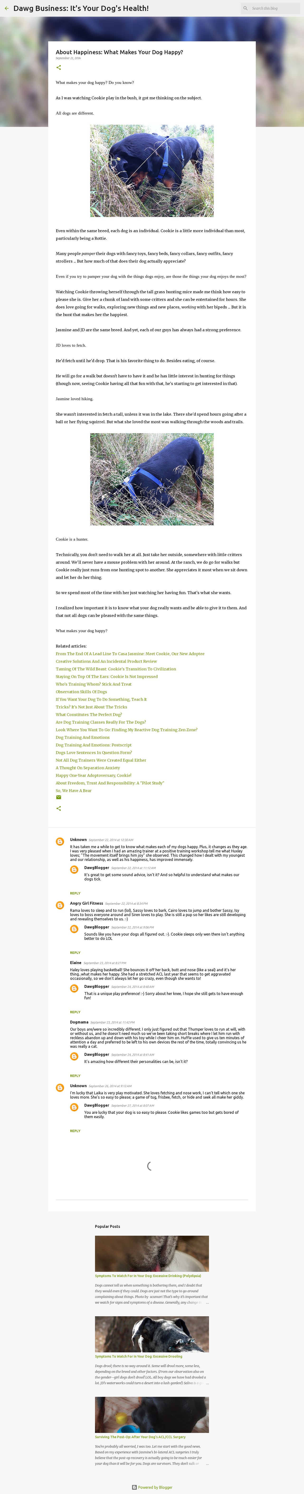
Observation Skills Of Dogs (82, 691)
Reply (75, 893)
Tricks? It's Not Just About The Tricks (92, 707)
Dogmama (79, 1022)
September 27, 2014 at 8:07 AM (132, 1105)
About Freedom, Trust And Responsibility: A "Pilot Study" (110, 783)
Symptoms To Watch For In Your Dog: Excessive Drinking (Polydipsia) (148, 1276)
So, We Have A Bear (74, 790)
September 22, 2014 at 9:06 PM (132, 927)
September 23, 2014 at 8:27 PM (104, 963)
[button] (59, 68)
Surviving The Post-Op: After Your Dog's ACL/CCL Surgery (140, 1437)
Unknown (78, 839)
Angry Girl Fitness (86, 903)
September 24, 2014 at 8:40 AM (132, 986)
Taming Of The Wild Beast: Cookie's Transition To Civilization (117, 669)
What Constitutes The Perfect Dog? (89, 714)
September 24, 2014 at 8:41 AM (132, 1054)
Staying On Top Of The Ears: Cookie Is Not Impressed (108, 676)
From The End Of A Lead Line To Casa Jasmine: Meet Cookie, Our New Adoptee (130, 653)
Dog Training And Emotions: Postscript (94, 745)
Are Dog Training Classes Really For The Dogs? (102, 722)
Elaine (75, 963)
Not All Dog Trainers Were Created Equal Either (101, 760)
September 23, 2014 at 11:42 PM (112, 1022)
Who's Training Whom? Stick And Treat (94, 684)
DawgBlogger (96, 867)
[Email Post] (59, 799)
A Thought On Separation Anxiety (88, 767)
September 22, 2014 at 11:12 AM (133, 867)
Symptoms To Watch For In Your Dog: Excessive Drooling (138, 1356)
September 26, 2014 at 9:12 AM (110, 1086)
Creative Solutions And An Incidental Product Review (106, 661)
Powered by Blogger (154, 1487)
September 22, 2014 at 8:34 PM (126, 903)
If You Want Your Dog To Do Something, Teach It (102, 699)
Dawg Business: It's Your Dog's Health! (81, 8)
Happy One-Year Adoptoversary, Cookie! (93, 775)
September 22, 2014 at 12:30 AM (111, 839)
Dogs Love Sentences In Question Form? (94, 752)
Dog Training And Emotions (83, 737)
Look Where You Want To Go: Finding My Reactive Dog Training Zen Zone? (127, 729)
